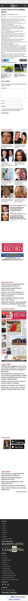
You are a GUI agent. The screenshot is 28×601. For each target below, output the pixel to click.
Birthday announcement (8, 573)
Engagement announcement (9, 575)
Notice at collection (14, 599)
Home (4, 523)
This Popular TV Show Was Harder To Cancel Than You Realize (19, 200)
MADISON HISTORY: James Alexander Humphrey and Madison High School (14, 303)
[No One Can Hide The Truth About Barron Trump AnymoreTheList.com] (5, 209)
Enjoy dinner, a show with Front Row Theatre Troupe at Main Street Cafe (13, 388)
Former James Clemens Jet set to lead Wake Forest (13, 488)
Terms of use (6, 564)
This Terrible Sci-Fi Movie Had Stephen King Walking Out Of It (20, 183)
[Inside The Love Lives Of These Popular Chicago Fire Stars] (20, 138)
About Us (5, 555)
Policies (5, 562)
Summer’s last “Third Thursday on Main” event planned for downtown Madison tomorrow (12, 294)
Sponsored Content (7, 538)
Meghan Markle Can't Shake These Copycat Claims (19, 164)
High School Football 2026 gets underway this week (20, 75)
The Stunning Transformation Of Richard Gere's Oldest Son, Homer (7, 164)
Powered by (19, 205)
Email (3, 103)
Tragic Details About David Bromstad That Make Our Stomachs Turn (18, 218)
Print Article (23, 60)
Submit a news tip (7, 566)
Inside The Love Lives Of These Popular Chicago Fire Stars (20, 146)
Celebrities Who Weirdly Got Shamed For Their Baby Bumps (7, 183)
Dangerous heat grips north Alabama (13, 385)
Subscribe (5, 557)
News (4, 525)
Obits (4, 534)
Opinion (5, 530)
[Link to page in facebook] (5, 60)
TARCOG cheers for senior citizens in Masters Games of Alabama (13, 382)
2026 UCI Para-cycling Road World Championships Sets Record (6, 76)
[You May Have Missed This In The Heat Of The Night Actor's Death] (7, 192)
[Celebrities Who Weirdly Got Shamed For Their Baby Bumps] (7, 174)
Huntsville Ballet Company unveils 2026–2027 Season (12, 299)
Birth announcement (8, 570)
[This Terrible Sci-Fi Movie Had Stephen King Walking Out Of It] (20, 174)
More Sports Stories (21, 491)
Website (3, 106)
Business (5, 536)
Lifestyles (5, 532)
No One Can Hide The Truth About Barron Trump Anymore (17, 209)
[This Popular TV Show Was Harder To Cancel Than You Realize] (20, 192)
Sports (4, 528)
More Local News (22, 306)
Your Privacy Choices (19, 597)
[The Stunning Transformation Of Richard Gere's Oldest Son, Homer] (7, 155)
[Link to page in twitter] (7, 60)
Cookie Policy (13, 592)
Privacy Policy (6, 592)
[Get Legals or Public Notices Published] (12, 260)
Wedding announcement (8, 577)
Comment (4, 88)
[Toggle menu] (2, 5)
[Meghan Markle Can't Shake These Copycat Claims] (20, 155)
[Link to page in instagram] (8, 584)
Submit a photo (6, 568)
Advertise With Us (7, 560)
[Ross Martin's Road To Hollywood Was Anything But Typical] (7, 138)
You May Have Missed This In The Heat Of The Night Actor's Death (7, 200)
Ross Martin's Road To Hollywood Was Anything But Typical (7, 146)
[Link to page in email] (2, 60)
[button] (25, 5)
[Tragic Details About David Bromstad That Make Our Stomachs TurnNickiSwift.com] (5, 217)
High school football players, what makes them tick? (12, 482)
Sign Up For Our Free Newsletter (10, 579)
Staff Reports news (13, 14)
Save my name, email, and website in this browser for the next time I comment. (12, 109)
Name (3, 100)
